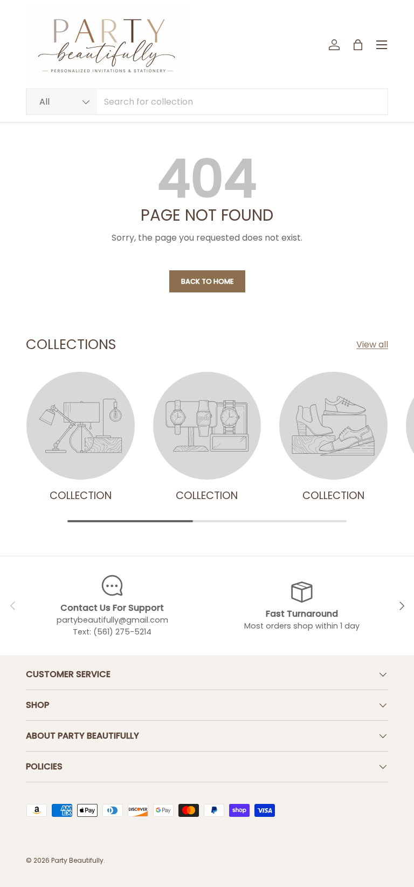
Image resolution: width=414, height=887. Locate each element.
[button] (358, 45)
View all (372, 344)
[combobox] (207, 101)
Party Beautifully (77, 860)
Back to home (207, 281)
